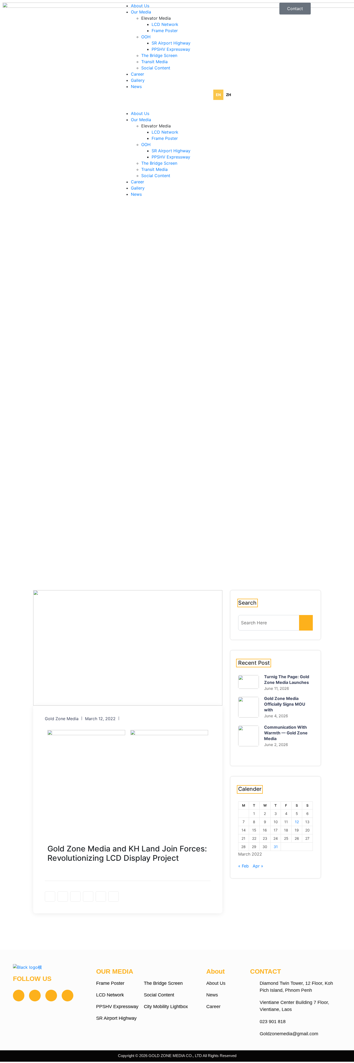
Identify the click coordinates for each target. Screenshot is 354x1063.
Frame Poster (165, 30)
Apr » (258, 866)
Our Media (141, 12)
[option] (228, 95)
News (136, 86)
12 (297, 822)
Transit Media (154, 61)
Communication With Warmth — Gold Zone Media (286, 733)
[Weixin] (67, 995)
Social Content (155, 67)
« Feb (243, 866)
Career (137, 74)
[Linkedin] (51, 995)
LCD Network (165, 24)
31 (276, 846)
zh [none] (228, 94)
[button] (177, 107)
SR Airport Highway (171, 43)
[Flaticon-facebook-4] (19, 995)
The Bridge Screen (159, 55)
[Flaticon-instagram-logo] (35, 995)
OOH (146, 36)
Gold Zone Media (62, 718)
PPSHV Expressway (171, 49)
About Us (140, 5)
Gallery (138, 80)
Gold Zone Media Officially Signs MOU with (284, 704)
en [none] (218, 94)
